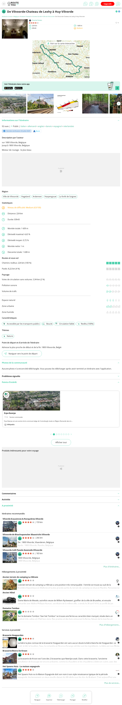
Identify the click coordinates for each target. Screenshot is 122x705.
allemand (32, 126)
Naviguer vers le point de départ (23, 353)
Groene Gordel (37, 16)
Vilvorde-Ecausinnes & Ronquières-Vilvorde (23, 519)
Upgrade (108, 4)
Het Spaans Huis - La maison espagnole (21, 666)
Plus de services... (112, 683)
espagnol (57, 126)
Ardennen (37, 196)
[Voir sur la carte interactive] (61, 77)
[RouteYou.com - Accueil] (13, 4)
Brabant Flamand (25, 16)
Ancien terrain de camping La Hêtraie (20, 577)
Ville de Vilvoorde (48, 16)
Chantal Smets (37, 20)
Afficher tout (61, 442)
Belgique (16, 16)
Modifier (84, 700)
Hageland (25, 196)
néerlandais (68, 126)
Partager (73, 700)
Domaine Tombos (11, 608)
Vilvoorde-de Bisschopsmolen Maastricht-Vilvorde (26, 534)
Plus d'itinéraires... (112, 566)
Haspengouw (50, 196)
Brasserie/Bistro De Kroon (15, 650)
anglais (41, 126)
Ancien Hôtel (9, 592)
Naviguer (37, 700)
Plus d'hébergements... (109, 625)
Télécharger (61, 700)
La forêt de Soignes (67, 196)
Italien (23, 126)
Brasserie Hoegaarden (13, 635)
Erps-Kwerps (10, 413)
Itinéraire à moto (7, 16)
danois (49, 126)
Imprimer (49, 700)
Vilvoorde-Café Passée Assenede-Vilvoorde (22, 550)
